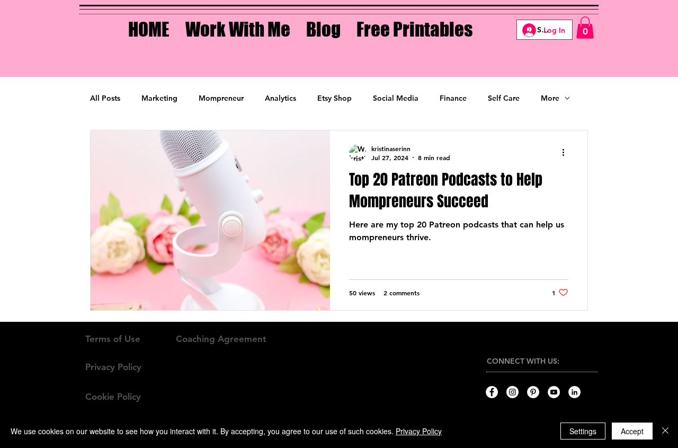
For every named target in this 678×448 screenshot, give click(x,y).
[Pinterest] (533, 392)
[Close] (665, 431)
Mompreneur (221, 98)
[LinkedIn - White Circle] (574, 392)
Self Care (504, 98)
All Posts (105, 98)
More (550, 98)
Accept (632, 431)
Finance (453, 98)
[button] (237, 21)
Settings (582, 431)
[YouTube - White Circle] (554, 392)
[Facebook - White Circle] (492, 392)
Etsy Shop (334, 98)
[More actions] (566, 152)
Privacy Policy (419, 431)
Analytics (280, 98)
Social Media (395, 98)
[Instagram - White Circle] (512, 392)
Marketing (159, 98)
